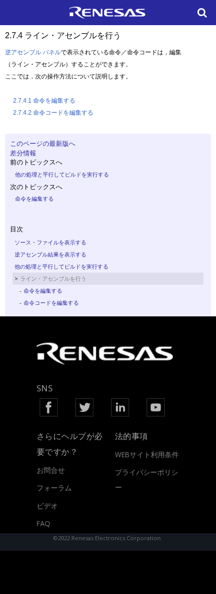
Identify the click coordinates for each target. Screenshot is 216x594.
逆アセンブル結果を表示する (50, 254)
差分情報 (23, 152)
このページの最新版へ (42, 143)
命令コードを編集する (51, 302)
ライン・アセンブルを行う (53, 278)
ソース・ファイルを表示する (50, 242)
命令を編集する (34, 198)
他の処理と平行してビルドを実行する (62, 174)
